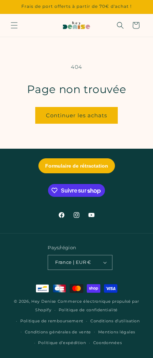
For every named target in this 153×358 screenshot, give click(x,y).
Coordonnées (107, 342)
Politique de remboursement (51, 320)
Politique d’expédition (62, 342)
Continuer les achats (76, 115)
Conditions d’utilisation (115, 320)
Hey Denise (43, 301)
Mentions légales (116, 331)
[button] (14, 25)
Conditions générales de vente (58, 331)
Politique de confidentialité (88, 309)
